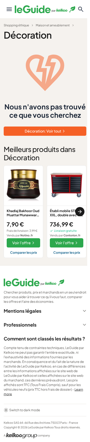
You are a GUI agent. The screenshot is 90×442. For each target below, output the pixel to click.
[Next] (79, 211)
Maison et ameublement (53, 25)
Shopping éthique (16, 25)
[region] (45, 212)
